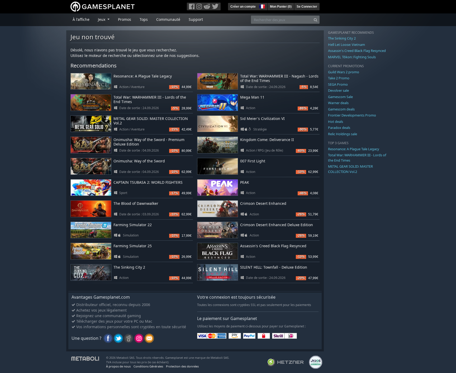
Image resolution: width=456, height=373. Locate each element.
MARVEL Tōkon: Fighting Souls (352, 57)
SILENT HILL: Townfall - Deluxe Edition (273, 267)
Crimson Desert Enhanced (263, 203)
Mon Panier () (281, 6)
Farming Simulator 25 (132, 245)
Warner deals (338, 102)
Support (196, 19)
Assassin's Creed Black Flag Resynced (273, 245)
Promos (124, 19)
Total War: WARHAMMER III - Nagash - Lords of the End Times (279, 78)
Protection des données (182, 366)
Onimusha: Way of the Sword (139, 160)
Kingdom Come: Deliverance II (267, 139)
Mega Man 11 (252, 97)
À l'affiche (81, 19)
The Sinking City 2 (129, 267)
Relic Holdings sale (342, 134)
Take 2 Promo (338, 78)
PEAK (244, 182)
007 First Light (252, 160)
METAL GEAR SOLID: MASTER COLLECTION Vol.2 (150, 120)
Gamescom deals (341, 109)
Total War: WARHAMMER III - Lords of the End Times (149, 99)
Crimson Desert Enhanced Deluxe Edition (276, 224)
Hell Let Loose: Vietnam (346, 44)
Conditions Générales (148, 366)
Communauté (168, 19)
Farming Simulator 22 (132, 224)
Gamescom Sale (340, 96)
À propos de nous (118, 366)
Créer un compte (243, 6)
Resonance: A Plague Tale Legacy (142, 76)
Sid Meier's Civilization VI (262, 118)
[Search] (315, 20)
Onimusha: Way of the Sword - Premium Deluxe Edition (148, 142)
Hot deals (335, 121)
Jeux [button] (102, 19)
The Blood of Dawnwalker (135, 203)
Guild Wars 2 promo (343, 72)
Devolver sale (338, 90)
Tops (144, 19)
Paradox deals (339, 127)
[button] (261, 5)
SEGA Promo (338, 84)
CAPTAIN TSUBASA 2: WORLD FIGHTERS (148, 182)
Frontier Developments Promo (352, 115)
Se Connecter (307, 6)
